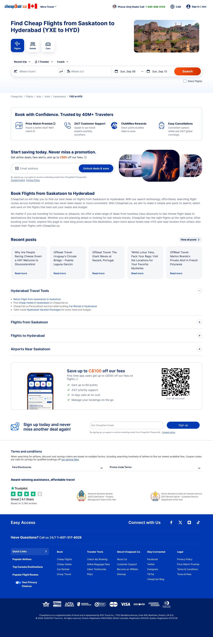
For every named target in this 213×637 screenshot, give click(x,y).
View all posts (189, 239)
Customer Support (127, 564)
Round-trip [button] (20, 61)
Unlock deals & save (96, 168)
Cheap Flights (64, 559)
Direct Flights (195, 81)
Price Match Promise (188, 564)
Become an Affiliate (127, 569)
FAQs (90, 574)
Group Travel (64, 574)
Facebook (152, 559)
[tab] (17, 45)
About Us (122, 559)
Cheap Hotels (64, 564)
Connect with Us (144, 522)
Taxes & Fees (184, 574)
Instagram (152, 569)
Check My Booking (97, 559)
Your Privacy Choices (29, 584)
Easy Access (23, 522)
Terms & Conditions (187, 569)
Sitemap (121, 574)
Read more (21, 273)
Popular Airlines (21, 559)
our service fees (70, 459)
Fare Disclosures (21, 467)
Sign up (183, 425)
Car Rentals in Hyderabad (83, 306)
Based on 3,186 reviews (24, 501)
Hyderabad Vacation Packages (44, 309)
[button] (138, 6)
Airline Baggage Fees (98, 564)
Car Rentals (63, 569)
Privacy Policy (33, 180)
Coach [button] (61, 61)
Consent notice (18, 180)
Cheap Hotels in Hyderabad (34, 302)
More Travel (47, 6)
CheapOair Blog (155, 579)
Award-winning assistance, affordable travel (43, 479)
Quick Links (19, 551)
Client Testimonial (96, 569)
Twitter (151, 564)
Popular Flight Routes (25, 574)
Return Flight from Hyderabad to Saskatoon (37, 299)
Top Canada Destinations (27, 566)
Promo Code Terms (121, 467)
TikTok (150, 574)
